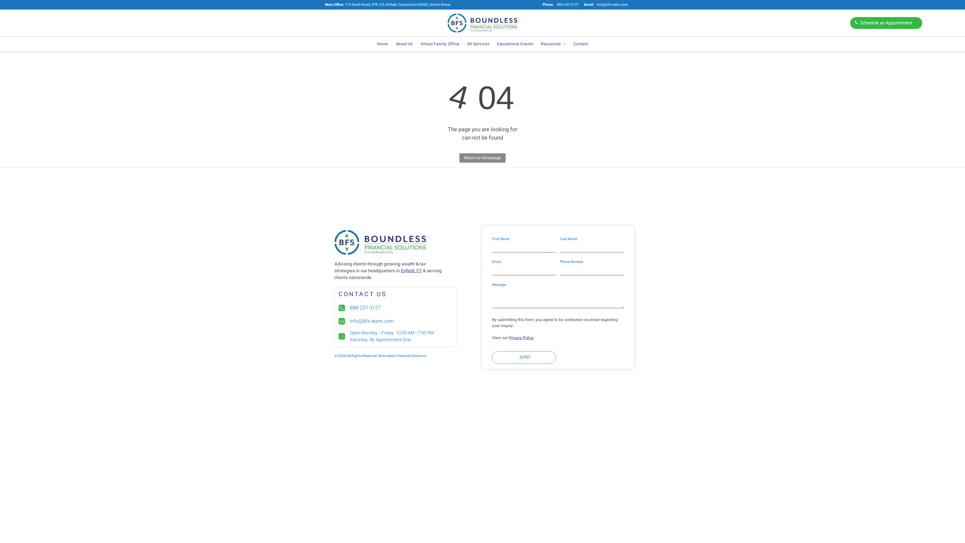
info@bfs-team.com (612, 4)
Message (499, 284)
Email (496, 261)
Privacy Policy (521, 338)
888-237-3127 (568, 4)
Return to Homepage (482, 158)
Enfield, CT (411, 270)
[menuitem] (382, 44)
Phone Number (571, 261)
